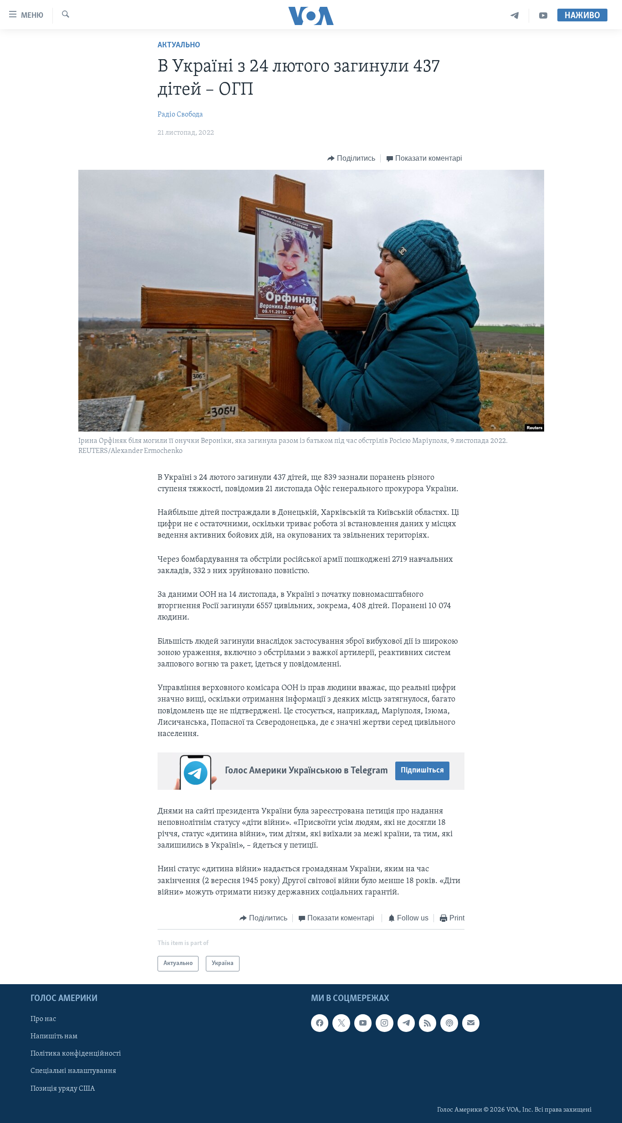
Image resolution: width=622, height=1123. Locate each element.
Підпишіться (422, 771)
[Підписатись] (470, 1023)
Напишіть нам (54, 1037)
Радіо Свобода (180, 114)
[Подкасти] (449, 1023)
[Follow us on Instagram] (384, 1023)
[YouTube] (543, 16)
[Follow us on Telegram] (406, 1023)
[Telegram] (514, 16)
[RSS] (427, 1023)
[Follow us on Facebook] (319, 1023)
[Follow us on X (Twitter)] (341, 1023)
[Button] (351, 158)
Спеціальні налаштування (73, 1071)
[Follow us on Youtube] (363, 1023)
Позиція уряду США (63, 1089)
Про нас (43, 1019)
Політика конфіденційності (76, 1054)
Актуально (179, 45)
